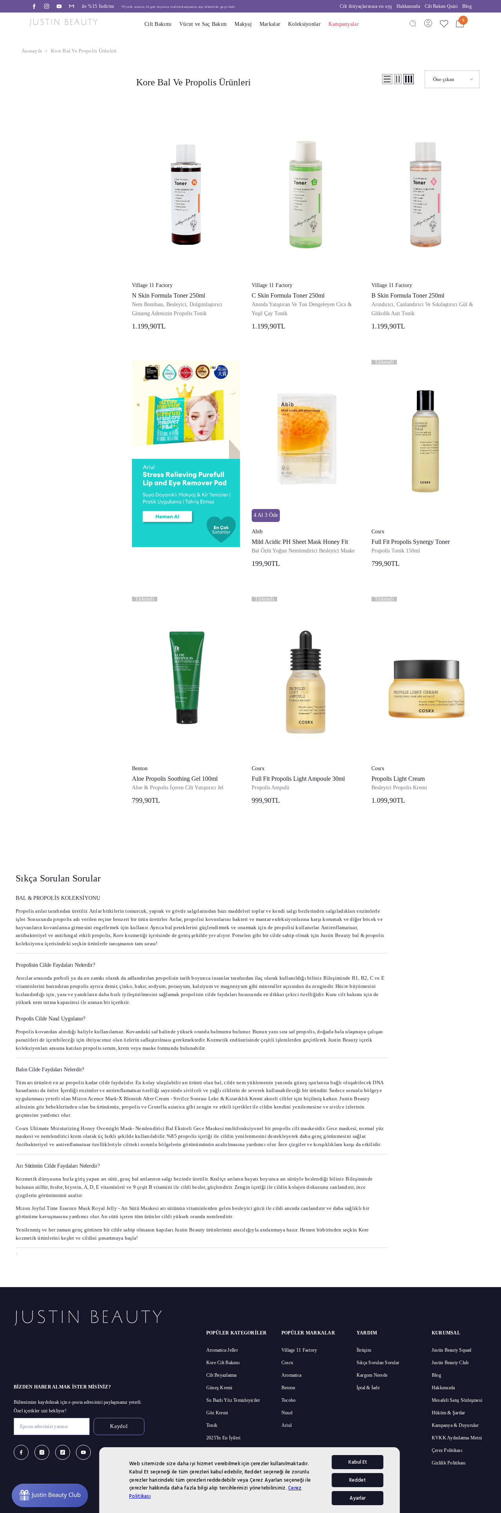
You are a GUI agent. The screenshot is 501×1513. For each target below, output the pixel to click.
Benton (140, 768)
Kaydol (119, 1426)
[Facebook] (34, 6)
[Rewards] (50, 1495)
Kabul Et (357, 1462)
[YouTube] (59, 6)
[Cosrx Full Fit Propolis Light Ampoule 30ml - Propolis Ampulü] (306, 678)
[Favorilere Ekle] (444, 23)
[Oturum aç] (428, 23)
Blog (467, 6)
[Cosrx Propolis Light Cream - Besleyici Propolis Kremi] (425, 678)
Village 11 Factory (152, 285)
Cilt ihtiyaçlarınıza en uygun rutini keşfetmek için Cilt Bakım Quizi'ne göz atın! (237, 6)
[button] (387, 79)
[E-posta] (71, 6)
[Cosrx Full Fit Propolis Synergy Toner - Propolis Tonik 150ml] (425, 441)
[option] (236, 6)
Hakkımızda (408, 6)
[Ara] (412, 23)
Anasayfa (32, 51)
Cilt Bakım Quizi (441, 6)
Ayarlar (358, 1498)
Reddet (357, 1480)
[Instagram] (46, 6)
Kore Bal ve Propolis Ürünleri (84, 51)
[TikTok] (62, 1452)
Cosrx (377, 531)
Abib (257, 531)
